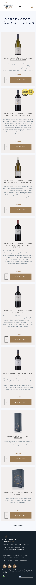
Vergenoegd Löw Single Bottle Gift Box (18, 437)
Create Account (8, 560)
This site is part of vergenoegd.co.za (15, 555)
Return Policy (7, 558)
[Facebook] (10, 566)
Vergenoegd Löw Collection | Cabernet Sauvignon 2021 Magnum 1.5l (18, 245)
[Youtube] (15, 566)
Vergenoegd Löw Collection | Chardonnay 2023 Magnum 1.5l (18, 181)
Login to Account (21, 560)
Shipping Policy (19, 558)
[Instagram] (5, 566)
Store (8, 8)
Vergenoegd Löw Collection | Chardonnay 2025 (18, 59)
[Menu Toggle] (20, 7)
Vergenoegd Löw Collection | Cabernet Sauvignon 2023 (18, 114)
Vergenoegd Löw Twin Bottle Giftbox (18, 493)
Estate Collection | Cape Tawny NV (18, 374)
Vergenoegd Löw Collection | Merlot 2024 (18, 311)
